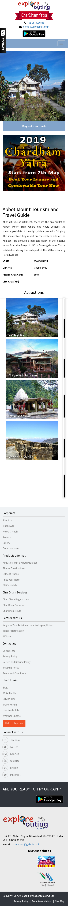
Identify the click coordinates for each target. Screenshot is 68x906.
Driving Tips (9, 698)
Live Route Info (11, 710)
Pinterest (15, 774)
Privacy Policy (10, 656)
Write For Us (9, 693)
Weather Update (12, 716)
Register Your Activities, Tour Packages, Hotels (28, 625)
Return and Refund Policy (17, 662)
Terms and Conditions (14, 673)
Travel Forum (10, 704)
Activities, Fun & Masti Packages (20, 562)
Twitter (14, 747)
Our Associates (11, 548)
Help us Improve (14, 723)
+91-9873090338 (35, 22)
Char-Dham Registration (16, 599)
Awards (7, 537)
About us (7, 520)
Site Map (60, 901)
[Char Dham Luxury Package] (64, 317)
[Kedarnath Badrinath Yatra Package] (64, 437)
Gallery (6, 542)
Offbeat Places (11, 574)
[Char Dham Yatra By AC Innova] (64, 397)
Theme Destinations (14, 568)
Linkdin (14, 767)
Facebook (15, 740)
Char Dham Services (13, 605)
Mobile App (8, 525)
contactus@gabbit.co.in (36, 26)
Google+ (14, 754)
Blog (5, 687)
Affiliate (7, 636)
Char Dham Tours (12, 610)
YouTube (15, 760)
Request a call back (34, 126)
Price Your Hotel (11, 579)
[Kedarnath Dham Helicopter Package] (64, 357)
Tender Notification (13, 630)
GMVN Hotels (10, 585)
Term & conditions (42, 901)
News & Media (10, 531)
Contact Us (9, 650)
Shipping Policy (11, 667)
